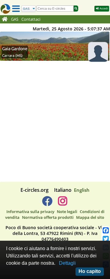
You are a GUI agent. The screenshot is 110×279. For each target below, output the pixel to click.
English (82, 190)
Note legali (67, 211)
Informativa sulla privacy (30, 211)
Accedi (103, 8)
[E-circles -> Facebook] (47, 203)
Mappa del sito (90, 217)
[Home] (4, 19)
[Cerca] (76, 8)
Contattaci (30, 19)
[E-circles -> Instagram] (62, 203)
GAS (14, 19)
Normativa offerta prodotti (48, 217)
